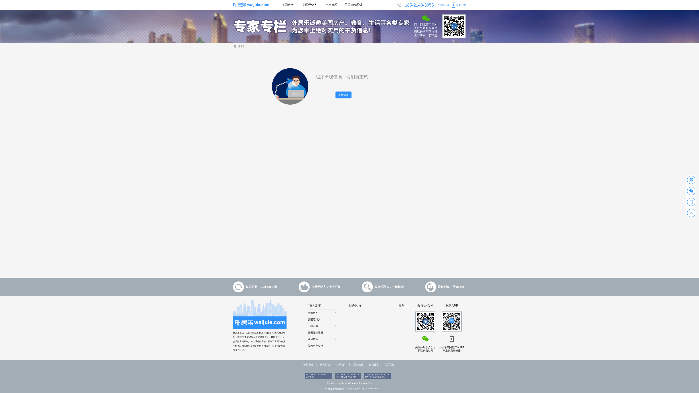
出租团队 (374, 364)
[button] (691, 180)
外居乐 (241, 46)
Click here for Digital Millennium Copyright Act (349, 383)
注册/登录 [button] (443, 4)
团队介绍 (358, 364)
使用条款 (308, 364)
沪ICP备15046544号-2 (367, 388)
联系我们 (390, 364)
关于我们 (341, 364)
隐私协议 (325, 364)
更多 (401, 305)
